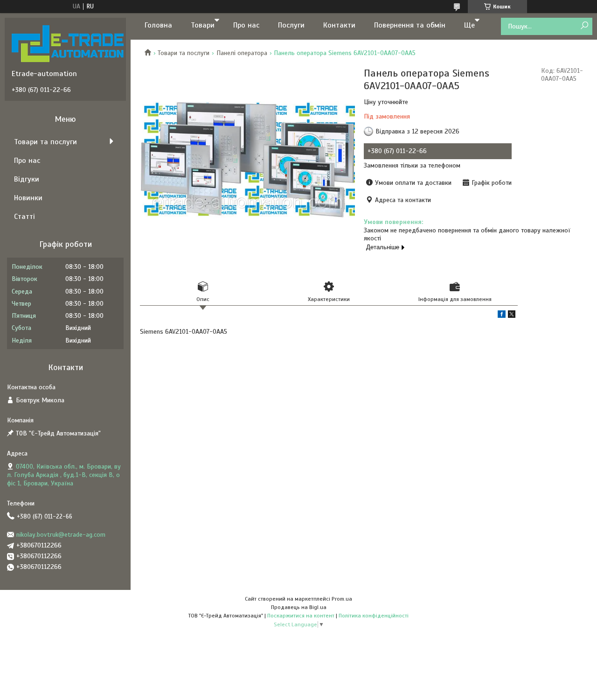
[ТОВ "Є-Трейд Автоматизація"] (68, 43)
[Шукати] (584, 26)
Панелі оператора (241, 53)
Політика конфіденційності (374, 615)
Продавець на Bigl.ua (298, 607)
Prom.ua (342, 599)
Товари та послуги (183, 53)
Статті (24, 216)
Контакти (339, 25)
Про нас (246, 25)
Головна (158, 25)
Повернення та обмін (409, 25)
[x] (511, 316)
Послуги (291, 25)
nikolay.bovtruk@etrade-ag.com (60, 535)
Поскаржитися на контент (300, 615)
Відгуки (26, 179)
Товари (203, 25)
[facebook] (502, 316)
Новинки (28, 198)
